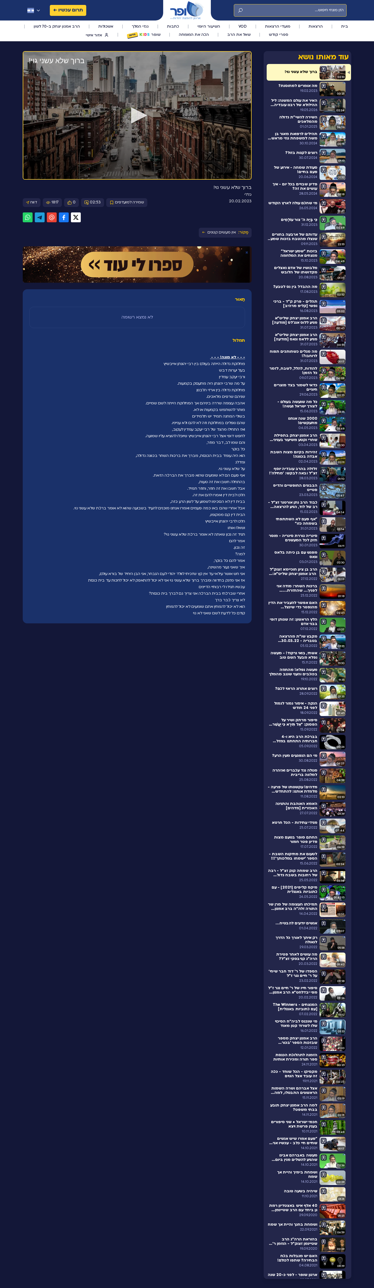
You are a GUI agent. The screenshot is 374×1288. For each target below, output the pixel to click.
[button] (137, 115)
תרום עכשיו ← (68, 10)
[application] (137, 116)
